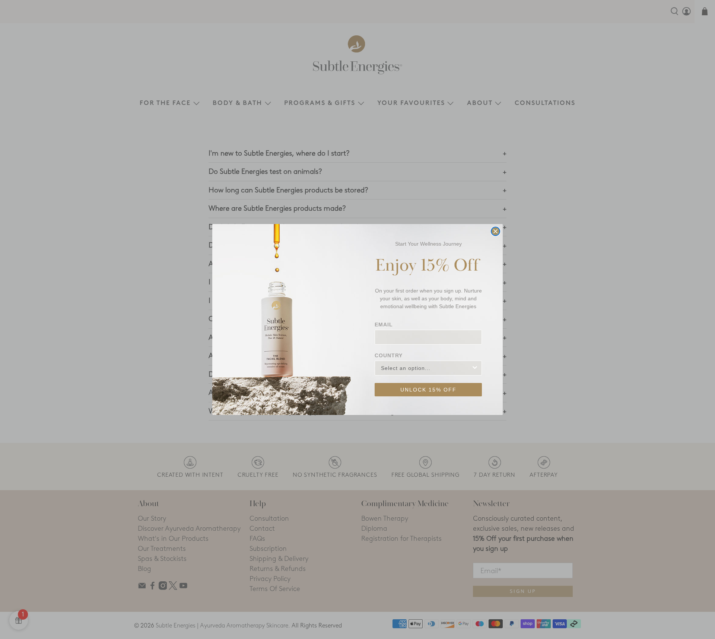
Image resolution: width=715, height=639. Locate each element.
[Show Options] (475, 368)
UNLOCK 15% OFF (428, 390)
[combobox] (426, 368)
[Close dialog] (495, 231)
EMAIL (384, 325)
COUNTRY (389, 355)
